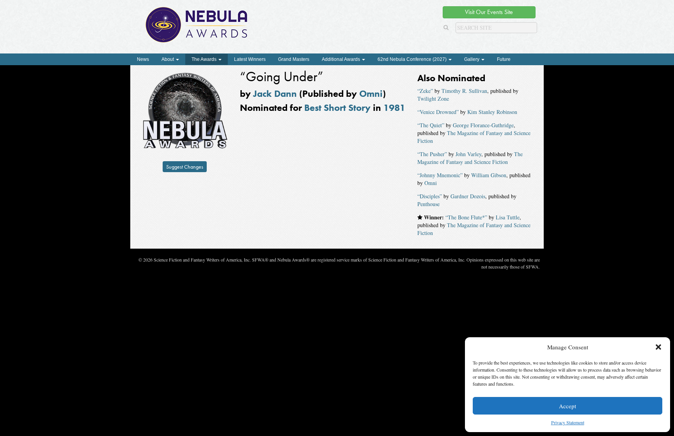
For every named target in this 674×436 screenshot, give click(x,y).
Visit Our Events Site (489, 12)
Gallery (472, 59)
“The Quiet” (430, 125)
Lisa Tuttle (508, 217)
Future (504, 59)
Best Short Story (337, 107)
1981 (394, 107)
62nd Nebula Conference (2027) (413, 59)
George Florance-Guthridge (483, 125)
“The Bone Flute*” (466, 217)
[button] (658, 347)
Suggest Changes (184, 166)
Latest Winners (250, 59)
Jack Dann (275, 93)
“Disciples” (429, 196)
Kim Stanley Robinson (492, 112)
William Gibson (488, 175)
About (168, 59)
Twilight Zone (433, 98)
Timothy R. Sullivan (464, 90)
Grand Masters (293, 59)
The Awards (205, 59)
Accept (567, 406)
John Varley (468, 154)
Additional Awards (341, 59)
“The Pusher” (432, 154)
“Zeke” (425, 90)
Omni (371, 93)
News (143, 59)
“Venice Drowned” (438, 112)
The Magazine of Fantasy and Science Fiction (470, 158)
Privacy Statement (567, 422)
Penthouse (428, 204)
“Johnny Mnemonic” (440, 175)
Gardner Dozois (468, 196)
